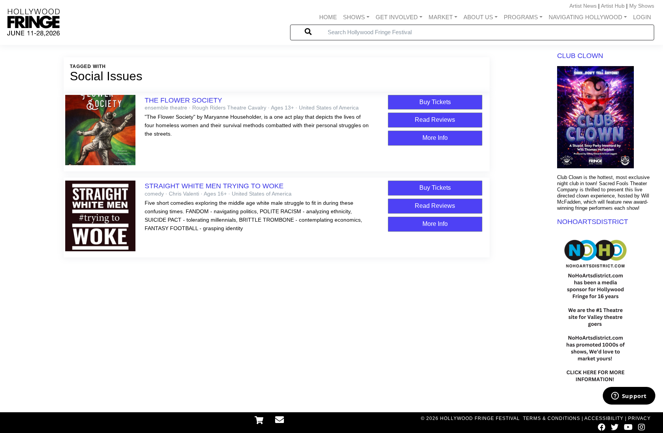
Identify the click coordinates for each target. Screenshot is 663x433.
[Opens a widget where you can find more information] (628, 396)
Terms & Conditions (551, 418)
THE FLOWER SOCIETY (183, 100)
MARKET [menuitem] (441, 17)
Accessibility (603, 418)
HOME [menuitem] (328, 17)
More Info (435, 137)
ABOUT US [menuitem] (478, 17)
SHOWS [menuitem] (354, 17)
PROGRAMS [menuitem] (521, 17)
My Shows (641, 6)
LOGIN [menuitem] (642, 17)
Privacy (639, 418)
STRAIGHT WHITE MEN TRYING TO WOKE (214, 186)
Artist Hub (613, 6)
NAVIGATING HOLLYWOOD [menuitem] (585, 17)
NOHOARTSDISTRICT (592, 222)
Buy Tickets (435, 102)
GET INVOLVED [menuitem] (397, 17)
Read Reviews (435, 119)
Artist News (583, 6)
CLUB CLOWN (580, 56)
